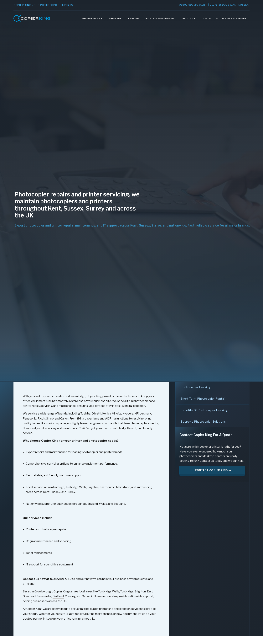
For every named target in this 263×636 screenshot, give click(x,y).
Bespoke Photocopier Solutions (203, 421)
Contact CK (210, 18)
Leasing (133, 18)
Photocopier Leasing (195, 387)
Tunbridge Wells (108, 591)
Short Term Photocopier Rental (203, 398)
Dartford (58, 596)
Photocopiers (92, 18)
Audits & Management (160, 18)
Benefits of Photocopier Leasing (204, 410)
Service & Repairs (234, 18)
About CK (188, 18)
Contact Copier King (212, 470)
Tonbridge (126, 591)
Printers (115, 18)
